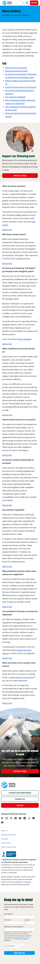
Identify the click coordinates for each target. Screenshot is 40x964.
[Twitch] (2, 818)
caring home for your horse (21, 677)
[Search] (23, 2)
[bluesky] (20, 818)
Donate (34, 3)
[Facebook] (16, 818)
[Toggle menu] (26, 3)
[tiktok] (29, 818)
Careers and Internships (20, 792)
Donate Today (20, 175)
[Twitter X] (11, 818)
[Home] (8, 785)
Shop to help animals (8, 847)
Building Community (8, 835)
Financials (4, 839)
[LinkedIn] (24, 818)
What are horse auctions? (16, 67)
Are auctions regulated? (15, 97)
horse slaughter (24, 339)
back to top (7, 229)
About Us (4, 831)
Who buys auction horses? (16, 71)
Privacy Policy (6, 843)
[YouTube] (33, 818)
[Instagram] (7, 818)
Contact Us (20, 799)
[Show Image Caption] (32, 151)
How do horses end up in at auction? (21, 87)
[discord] (2, 822)
